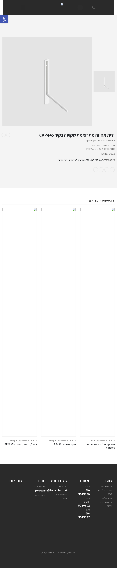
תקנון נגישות (40, 495)
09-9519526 (84, 492)
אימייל (95, 169)
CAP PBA (94, 160)
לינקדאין (106, 169)
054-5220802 (84, 503)
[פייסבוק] (80, 7)
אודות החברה (39, 486)
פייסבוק (112, 169)
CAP (101, 160)
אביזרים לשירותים (77, 160)
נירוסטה (92, 440)
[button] (4, 19)
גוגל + (101, 169)
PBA (87, 160)
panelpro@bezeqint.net (60, 490)
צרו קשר (41, 490)
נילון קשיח (53, 440)
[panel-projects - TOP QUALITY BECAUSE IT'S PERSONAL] (58, 7)
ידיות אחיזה (63, 160)
